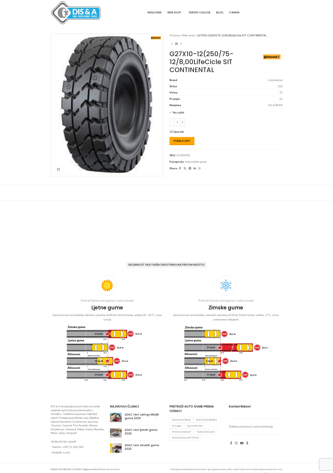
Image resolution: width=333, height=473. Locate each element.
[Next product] (181, 43)
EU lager (176, 425)
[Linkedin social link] (194, 168)
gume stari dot (195, 425)
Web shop (188, 35)
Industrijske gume (196, 161)
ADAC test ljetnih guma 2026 (141, 432)
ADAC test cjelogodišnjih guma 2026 (142, 416)
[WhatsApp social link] (199, 168)
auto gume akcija (181, 419)
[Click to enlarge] (58, 169)
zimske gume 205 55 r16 (185, 437)
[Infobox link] (107, 329)
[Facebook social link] (180, 168)
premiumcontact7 (181, 431)
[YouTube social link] (242, 443)
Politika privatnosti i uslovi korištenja (251, 426)
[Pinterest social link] (189, 168)
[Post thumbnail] (116, 417)
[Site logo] (76, 12)
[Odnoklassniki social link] (247, 443)
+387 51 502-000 (72, 447)
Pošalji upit (182, 140)
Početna (175, 35)
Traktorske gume (206, 431)
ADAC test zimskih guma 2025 (142, 447)
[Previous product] (172, 43)
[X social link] (184, 168)
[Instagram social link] (236, 443)
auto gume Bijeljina (206, 419)
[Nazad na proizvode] (176, 43)
